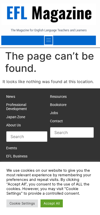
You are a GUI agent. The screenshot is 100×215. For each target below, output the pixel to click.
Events (11, 148)
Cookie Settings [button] (22, 203)
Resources (58, 97)
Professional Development (16, 107)
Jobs (54, 113)
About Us (13, 125)
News (10, 97)
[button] (48, 40)
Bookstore (58, 105)
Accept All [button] (52, 203)
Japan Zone (15, 117)
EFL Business (16, 156)
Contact (56, 121)
